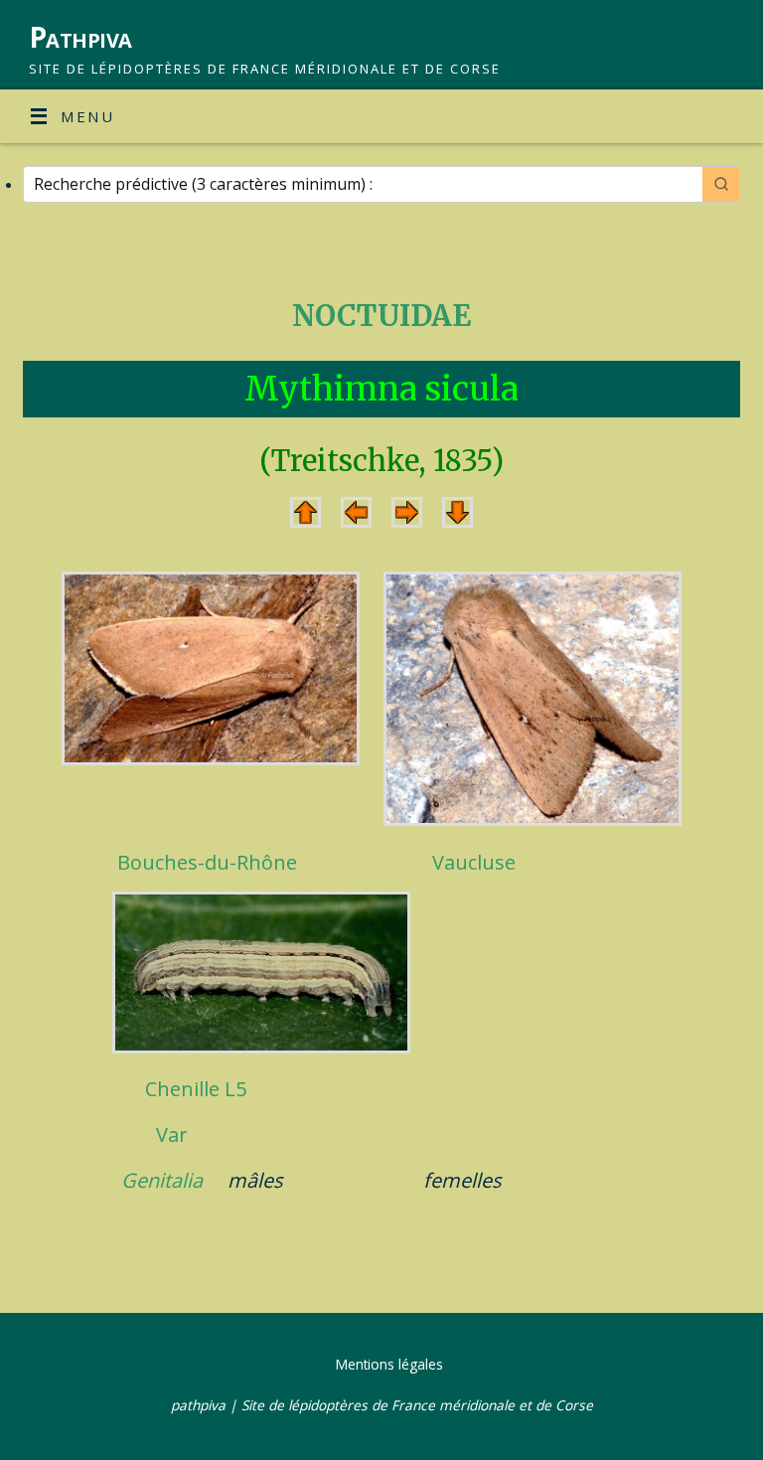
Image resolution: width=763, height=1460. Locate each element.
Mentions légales (389, 1364)
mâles (255, 1180)
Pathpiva (80, 37)
